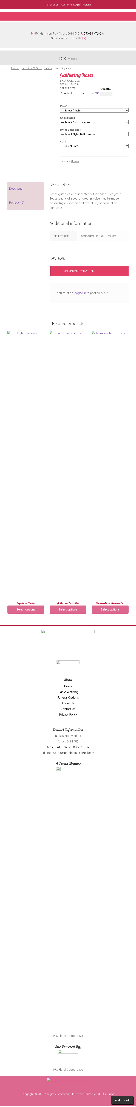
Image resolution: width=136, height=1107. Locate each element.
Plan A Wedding (68, 692)
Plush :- (65, 106)
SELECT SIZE (67, 88)
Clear (95, 93)
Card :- (64, 141)
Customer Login (70, 4)
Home (15, 68)
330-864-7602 (92, 33)
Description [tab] (16, 188)
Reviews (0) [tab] (16, 202)
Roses (48, 68)
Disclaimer (108, 1094)
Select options (26, 609)
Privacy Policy (68, 714)
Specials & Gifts (32, 68)
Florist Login (52, 4)
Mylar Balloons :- (71, 129)
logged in (80, 293)
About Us (68, 703)
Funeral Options (68, 697)
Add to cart (122, 1100)
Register (86, 4)
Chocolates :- (68, 117)
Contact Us (68, 709)
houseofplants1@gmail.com (76, 753)
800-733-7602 (58, 38)
